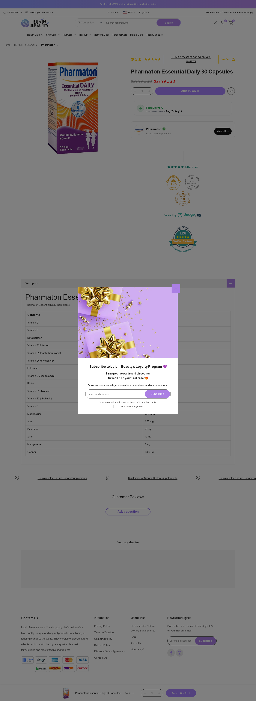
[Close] (176, 288)
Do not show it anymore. (131, 406)
